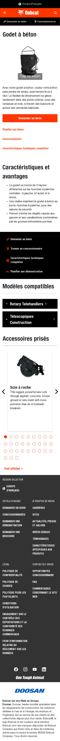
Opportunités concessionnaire (43, 573)
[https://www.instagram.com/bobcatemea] (25, 670)
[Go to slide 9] (50, 436)
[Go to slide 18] (50, 443)
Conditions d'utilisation (10, 605)
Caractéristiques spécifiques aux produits (43, 549)
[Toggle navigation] (5, 12)
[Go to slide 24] (33, 450)
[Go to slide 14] (28, 443)
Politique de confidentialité (12, 573)
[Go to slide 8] (45, 436)
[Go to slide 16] (39, 443)
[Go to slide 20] (11, 450)
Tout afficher (12, 468)
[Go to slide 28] (5, 458)
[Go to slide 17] (45, 443)
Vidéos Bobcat (41, 532)
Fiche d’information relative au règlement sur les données (14, 647)
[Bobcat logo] (29, 12)
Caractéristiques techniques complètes (27, 260)
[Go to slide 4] (22, 436)
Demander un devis (30, 118)
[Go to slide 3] (16, 436)
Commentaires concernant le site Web (44, 592)
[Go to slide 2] (11, 436)
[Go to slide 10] (5, 443)
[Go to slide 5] (28, 436)
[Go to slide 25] (39, 450)
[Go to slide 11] (11, 443)
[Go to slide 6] (33, 436)
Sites (35, 514)
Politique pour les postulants (14, 594)
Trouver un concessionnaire (26, 248)
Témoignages (40, 538)
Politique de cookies (10, 583)
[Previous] (4, 391)
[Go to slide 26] (45, 450)
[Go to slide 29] (11, 458)
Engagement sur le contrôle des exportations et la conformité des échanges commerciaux (14, 624)
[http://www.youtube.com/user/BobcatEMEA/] (35, 670)
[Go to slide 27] (50, 450)
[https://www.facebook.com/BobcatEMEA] (16, 670)
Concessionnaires (13, 514)
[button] (30, 303)
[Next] (55, 391)
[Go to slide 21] (16, 450)
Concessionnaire (12, 139)
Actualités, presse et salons (44, 523)
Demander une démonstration (12, 523)
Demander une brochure (11, 534)
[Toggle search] (54, 12)
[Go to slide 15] (33, 443)
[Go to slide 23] (28, 450)
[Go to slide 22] (22, 450)
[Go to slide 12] (16, 443)
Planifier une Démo (13, 129)
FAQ (34, 581)
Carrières (38, 507)
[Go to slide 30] (16, 458)
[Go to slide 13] (22, 443)
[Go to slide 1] (5, 436)
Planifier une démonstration (26, 271)
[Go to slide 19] (5, 450)
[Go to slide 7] (39, 436)
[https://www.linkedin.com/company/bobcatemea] (44, 670)
